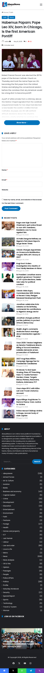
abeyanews (7, 473)
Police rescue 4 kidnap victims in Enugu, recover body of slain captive (29, 413)
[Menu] (41, 5)
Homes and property (11, 531)
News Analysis (8, 560)
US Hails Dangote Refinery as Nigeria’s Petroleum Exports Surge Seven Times (28, 241)
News (12, 17)
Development (8, 502)
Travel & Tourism (10, 607)
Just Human (7, 538)
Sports (5, 600)
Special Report (9, 596)
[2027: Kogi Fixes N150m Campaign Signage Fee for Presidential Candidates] (8, 362)
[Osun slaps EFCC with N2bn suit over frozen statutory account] (8, 391)
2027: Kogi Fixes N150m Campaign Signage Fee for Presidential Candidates (27, 361)
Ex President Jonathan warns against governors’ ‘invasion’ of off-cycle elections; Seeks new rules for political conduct (28, 279)
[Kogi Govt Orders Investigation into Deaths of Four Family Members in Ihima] (8, 266)
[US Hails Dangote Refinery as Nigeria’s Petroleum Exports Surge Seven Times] (8, 242)
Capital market (9, 495)
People (6, 574)
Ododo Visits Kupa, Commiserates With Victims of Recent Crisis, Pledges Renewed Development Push (28, 294)
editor (7, 41)
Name (5, 170)
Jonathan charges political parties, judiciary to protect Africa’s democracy (28, 320)
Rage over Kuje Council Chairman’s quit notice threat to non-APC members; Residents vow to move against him (29, 227)
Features (6, 520)
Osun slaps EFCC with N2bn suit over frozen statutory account (28, 390)
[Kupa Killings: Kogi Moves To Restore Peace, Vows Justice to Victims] (8, 402)
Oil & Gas (7, 564)
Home (5, 12)
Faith (11, 12)
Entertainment (9, 509)
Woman (6, 610)
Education (7, 506)
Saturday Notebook (11, 589)
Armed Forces (8, 477)
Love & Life (7, 549)
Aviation (6, 484)
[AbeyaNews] (11, 5)
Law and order (9, 545)
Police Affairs (8, 578)
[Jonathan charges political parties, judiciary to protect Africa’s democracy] (8, 321)
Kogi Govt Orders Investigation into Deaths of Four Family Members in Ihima (29, 266)
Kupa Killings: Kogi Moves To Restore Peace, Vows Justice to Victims (28, 402)
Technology (7, 603)
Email (4, 180)
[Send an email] (10, 41)
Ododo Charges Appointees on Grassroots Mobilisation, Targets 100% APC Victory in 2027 (28, 253)
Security (6, 592)
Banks (5, 488)
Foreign (6, 524)
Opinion (6, 567)
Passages (7, 571)
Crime (5, 499)
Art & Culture (8, 481)
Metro (5, 553)
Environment (8, 513)
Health (5, 527)
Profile (5, 585)
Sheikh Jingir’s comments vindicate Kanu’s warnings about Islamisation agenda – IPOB (28, 333)
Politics (6, 582)
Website (5, 190)
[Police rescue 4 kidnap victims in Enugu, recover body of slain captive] (8, 414)
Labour (6, 542)
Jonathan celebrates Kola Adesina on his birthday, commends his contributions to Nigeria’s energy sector (28, 308)
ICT (4, 535)
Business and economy (12, 491)
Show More (21, 122)
